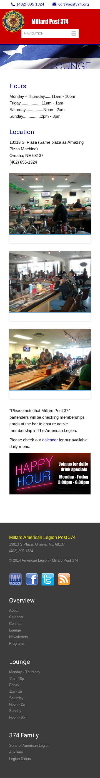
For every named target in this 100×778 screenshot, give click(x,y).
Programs (17, 643)
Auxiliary (16, 752)
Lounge (15, 630)
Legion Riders (20, 759)
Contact (15, 624)
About (14, 610)
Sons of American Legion (29, 745)
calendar (50, 440)
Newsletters (18, 637)
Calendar (16, 617)
